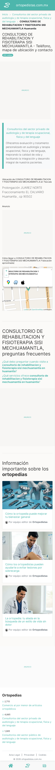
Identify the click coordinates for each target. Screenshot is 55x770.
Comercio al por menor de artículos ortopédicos (22, 707)
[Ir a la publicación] (27, 495)
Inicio (5, 14)
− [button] (6, 275)
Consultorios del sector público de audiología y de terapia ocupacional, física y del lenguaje (26, 738)
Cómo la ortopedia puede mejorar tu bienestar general (26, 515)
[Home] (7, 4)
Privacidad (29, 755)
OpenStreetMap (37, 309)
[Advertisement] (27, 90)
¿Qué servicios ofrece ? (25, 378)
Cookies (42, 755)
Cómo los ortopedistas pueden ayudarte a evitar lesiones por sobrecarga (24, 567)
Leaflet (26, 309)
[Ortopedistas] (27, 766)
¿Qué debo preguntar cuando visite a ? (25, 366)
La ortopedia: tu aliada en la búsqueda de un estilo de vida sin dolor (25, 621)
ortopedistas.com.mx (32, 5)
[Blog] (44, 765)
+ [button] (6, 271)
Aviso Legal (14, 755)
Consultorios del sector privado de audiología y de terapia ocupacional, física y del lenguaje (26, 18)
